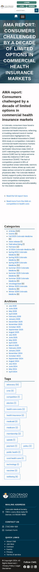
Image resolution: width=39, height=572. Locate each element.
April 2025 (13, 343)
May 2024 (13, 369)
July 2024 (13, 364)
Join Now (10, 544)
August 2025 (14, 332)
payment (12, 446)
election (11, 403)
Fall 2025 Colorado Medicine (20, 236)
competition (13, 397)
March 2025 (14, 345)
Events (11, 233)
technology (13, 464)
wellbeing (12, 476)
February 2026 (15, 316)
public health (13, 452)
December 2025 (16, 321)
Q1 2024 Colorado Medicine (20, 249)
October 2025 (15, 327)
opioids (11, 440)
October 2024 (15, 356)
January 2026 (14, 319)
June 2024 (13, 366)
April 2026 (13, 314)
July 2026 (13, 306)
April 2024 (13, 371)
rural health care (15, 458)
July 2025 (13, 335)
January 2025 (14, 350)
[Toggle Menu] (22, 17)
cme (10, 391)
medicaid (12, 421)
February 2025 (15, 348)
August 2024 (14, 361)
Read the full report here (17, 196)
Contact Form (11, 530)
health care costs (16, 409)
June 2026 (13, 308)
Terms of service (13, 554)
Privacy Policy (8, 566)
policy (27, 446)
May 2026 (13, 311)
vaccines (12, 470)
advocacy (13, 384)
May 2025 (13, 340)
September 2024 (16, 358)
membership (14, 433)
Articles (12, 231)
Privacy (9, 552)
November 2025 (15, 324)
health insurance (15, 415)
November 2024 (15, 353)
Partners (12, 247)
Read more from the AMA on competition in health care (18, 202)
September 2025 (16, 329)
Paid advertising (15, 244)
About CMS (11, 541)
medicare (12, 427)
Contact (10, 546)
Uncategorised (15, 283)
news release (14, 241)
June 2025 (13, 337)
